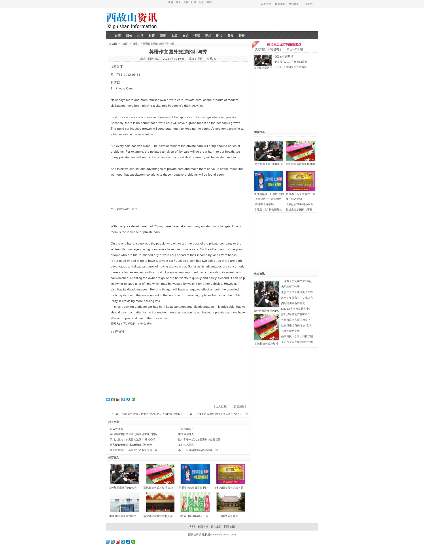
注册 (170, 2)
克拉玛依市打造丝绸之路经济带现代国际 (133, 434)
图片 (219, 35)
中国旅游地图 (186, 434)
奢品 (208, 35)
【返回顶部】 (239, 406)
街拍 (135, 43)
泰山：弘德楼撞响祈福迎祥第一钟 (198, 450)
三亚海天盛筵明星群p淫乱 (296, 281)
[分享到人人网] (128, 399)
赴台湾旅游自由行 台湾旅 (296, 325)
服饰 (129, 35)
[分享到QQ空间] (113, 399)
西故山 (113, 43)
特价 (242, 35)
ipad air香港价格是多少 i (295, 308)
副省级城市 (116, 428)
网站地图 (294, 4)
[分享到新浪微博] (118, 399)
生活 (140, 35)
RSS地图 (308, 4)
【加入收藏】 (221, 406)
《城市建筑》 (186, 428)
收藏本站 (280, 4)
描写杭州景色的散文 (293, 303)
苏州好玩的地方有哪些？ (295, 314)
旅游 (185, 35)
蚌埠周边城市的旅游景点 (284, 44)
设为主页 (266, 4)
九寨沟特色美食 (290, 330)
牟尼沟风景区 (186, 444)
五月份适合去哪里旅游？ (295, 319)
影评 (152, 35)
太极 (174, 35)
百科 (186, 2)
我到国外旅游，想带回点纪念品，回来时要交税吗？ (152, 413)
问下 (201, 2)
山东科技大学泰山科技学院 (297, 336)
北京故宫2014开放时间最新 (290, 61)
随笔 (163, 35)
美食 (230, 35)
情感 (197, 35)
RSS (192, 526)
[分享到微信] (133, 399)
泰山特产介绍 (295, 49)
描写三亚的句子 (290, 286)
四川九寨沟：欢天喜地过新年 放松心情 (132, 439)
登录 (178, 2)
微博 (209, 2)
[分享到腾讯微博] (123, 399)
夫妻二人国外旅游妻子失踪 (297, 292)
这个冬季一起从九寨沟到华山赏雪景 (199, 439)
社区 (193, 2)
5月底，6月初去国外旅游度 (290, 67)
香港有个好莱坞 (283, 56)
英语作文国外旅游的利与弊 (297, 341)
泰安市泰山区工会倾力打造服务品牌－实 (133, 450)
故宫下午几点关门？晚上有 (297, 297)
